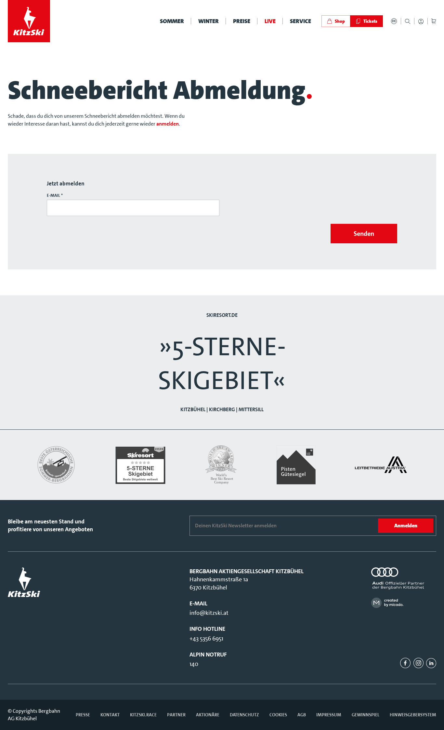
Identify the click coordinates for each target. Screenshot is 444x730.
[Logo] (29, 21)
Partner (176, 715)
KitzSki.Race (143, 715)
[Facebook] (405, 663)
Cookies (278, 715)
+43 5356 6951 (206, 638)
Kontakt (110, 715)
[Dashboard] (421, 21)
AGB (301, 715)
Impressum (328, 715)
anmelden (167, 123)
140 (193, 664)
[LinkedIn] (431, 663)
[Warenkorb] (433, 21)
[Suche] (407, 21)
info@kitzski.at (209, 613)
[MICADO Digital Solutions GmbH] (403, 602)
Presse (83, 715)
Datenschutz (244, 715)
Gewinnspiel (365, 715)
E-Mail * (55, 195)
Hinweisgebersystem (413, 715)
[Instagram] (418, 663)
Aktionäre (207, 715)
